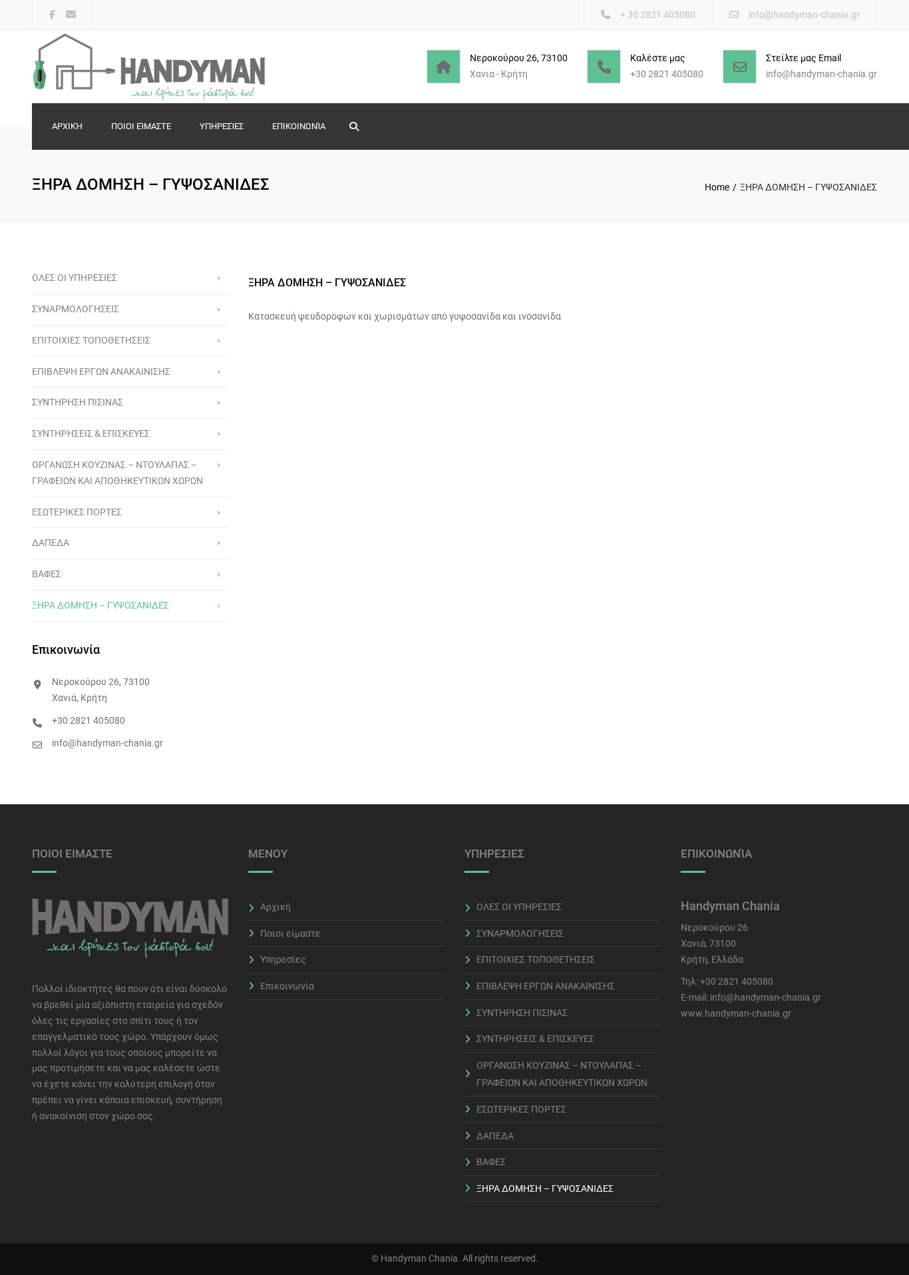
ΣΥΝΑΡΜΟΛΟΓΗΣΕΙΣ (75, 309)
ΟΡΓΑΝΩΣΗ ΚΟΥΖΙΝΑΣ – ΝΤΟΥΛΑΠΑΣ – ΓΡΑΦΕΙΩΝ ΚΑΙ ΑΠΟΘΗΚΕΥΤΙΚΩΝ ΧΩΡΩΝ (117, 472)
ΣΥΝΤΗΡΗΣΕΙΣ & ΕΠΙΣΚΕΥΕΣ (91, 433)
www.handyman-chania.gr (736, 1013)
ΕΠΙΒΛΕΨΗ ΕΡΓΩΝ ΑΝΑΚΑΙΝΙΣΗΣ (101, 371)
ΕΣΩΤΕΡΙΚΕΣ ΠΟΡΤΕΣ (77, 512)
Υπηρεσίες (222, 126)
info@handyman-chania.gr (804, 14)
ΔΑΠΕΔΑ (50, 542)
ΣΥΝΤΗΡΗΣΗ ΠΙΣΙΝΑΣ (77, 402)
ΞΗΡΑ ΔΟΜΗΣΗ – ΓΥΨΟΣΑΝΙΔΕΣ (100, 605)
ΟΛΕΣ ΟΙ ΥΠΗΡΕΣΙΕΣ (74, 277)
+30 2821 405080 (736, 981)
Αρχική (67, 126)
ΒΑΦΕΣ (46, 574)
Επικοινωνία (298, 126)
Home (717, 187)
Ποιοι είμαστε (141, 126)
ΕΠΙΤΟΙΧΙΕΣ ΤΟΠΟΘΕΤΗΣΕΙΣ (91, 340)
